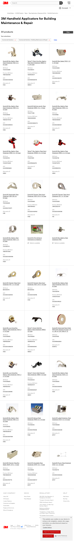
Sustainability (6, 505)
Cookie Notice (47, 527)
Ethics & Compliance (8, 510)
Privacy (18, 525)
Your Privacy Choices (15, 526)
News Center (27, 496)
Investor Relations (7, 501)
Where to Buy (66, 501)
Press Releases (27, 498)
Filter (68, 32)
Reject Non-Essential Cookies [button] (51, 532)
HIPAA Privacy (27, 525)
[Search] (61, 3)
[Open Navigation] (69, 3)
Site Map (65, 498)
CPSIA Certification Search (46, 502)
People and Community (8, 508)
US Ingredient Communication (46, 515)
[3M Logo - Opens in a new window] (5, 3)
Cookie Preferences (31, 526)
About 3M (5, 496)
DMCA (36, 525)
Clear (55, 40)
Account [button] (65, 8)
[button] (61, 535)
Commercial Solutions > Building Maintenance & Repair (33, 40)
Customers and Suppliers (9, 503)
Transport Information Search (46, 500)
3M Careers (6, 498)
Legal (11, 525)
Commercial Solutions (7, 40)
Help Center (66, 496)
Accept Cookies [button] (48, 536)
